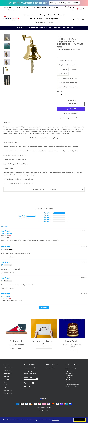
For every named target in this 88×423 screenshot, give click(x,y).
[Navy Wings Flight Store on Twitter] (25, 387)
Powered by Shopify (44, 410)
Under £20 (25, 7)
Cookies (5, 382)
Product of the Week (8, 368)
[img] (5, 231)
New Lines (32, 7)
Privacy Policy (6, 379)
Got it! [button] (79, 420)
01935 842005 (75, 384)
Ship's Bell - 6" (63, 69)
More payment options (70, 113)
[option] (44, 28)
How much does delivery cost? (44, 189)
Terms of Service (7, 370)
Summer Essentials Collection (10, 10)
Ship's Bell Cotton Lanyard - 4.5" (68, 78)
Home (58, 36)
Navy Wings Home (53, 7)
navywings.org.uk (7, 390)
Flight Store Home (7, 7)
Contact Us (6, 388)
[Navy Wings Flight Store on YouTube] (33, 383)
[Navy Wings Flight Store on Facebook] (29, 383)
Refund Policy (6, 376)
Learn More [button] (55, 420)
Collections (6, 365)
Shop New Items (43, 347)
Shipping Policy (7, 373)
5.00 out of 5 (31, 216)
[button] (47, 213)
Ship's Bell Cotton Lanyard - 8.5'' (68, 83)
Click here (71, 350)
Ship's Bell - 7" (74, 69)
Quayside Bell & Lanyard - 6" (67, 65)
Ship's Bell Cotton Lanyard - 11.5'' (68, 87)
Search (5, 385)
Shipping (66, 49)
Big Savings (17, 7)
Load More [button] (44, 307)
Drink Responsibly (7, 393)
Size (58, 57)
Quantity (60, 91)
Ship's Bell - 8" (63, 74)
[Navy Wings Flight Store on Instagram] (25, 383)
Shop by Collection (41, 7)
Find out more (16, 348)
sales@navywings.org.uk (72, 386)
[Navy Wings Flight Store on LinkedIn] (29, 387)
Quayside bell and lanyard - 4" (67, 60)
